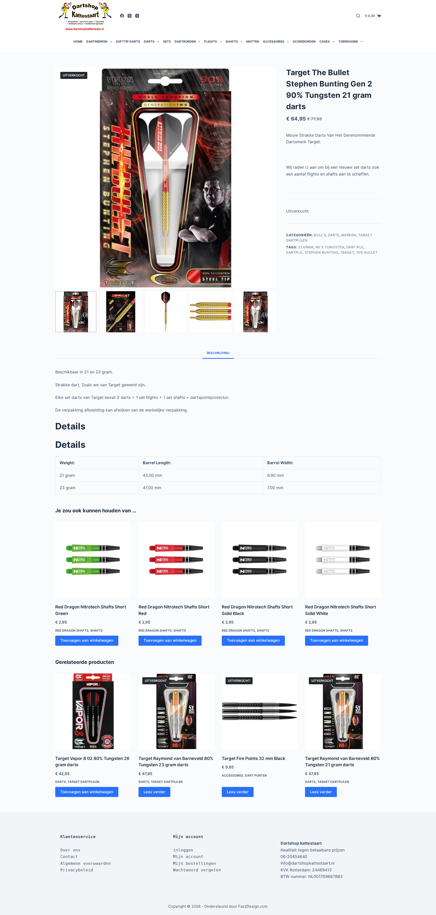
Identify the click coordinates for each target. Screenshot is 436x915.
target (347, 252)
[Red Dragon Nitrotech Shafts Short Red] (176, 560)
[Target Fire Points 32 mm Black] (259, 711)
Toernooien (348, 41)
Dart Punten (256, 775)
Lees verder (154, 791)
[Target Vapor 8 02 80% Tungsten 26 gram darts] (93, 711)
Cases (324, 41)
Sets (167, 41)
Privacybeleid (76, 870)
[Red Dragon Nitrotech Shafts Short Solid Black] (259, 560)
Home (78, 41)
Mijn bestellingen (194, 863)
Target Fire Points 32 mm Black (253, 758)
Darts (149, 41)
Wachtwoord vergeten (197, 870)
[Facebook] (122, 16)
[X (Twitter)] (129, 16)
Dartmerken (96, 41)
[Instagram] (137, 16)
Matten (252, 41)
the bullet (367, 252)
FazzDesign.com (253, 906)
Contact (69, 856)
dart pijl (355, 247)
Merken (348, 235)
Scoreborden (304, 41)
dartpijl (294, 252)
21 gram (306, 247)
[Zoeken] (358, 16)
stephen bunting (322, 252)
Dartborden (185, 41)
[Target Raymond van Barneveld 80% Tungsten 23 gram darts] (176, 711)
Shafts (232, 41)
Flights (210, 41)
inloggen (183, 850)
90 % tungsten (330, 247)
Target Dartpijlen (83, 782)
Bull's (320, 235)
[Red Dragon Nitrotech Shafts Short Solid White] (343, 560)
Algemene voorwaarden (85, 863)
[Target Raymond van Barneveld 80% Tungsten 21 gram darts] (343, 711)
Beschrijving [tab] (218, 353)
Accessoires (273, 41)
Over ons (70, 850)
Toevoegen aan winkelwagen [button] (86, 640)
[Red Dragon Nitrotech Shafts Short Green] (93, 560)
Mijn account (188, 856)
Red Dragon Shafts (72, 630)
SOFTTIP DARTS (128, 41)
